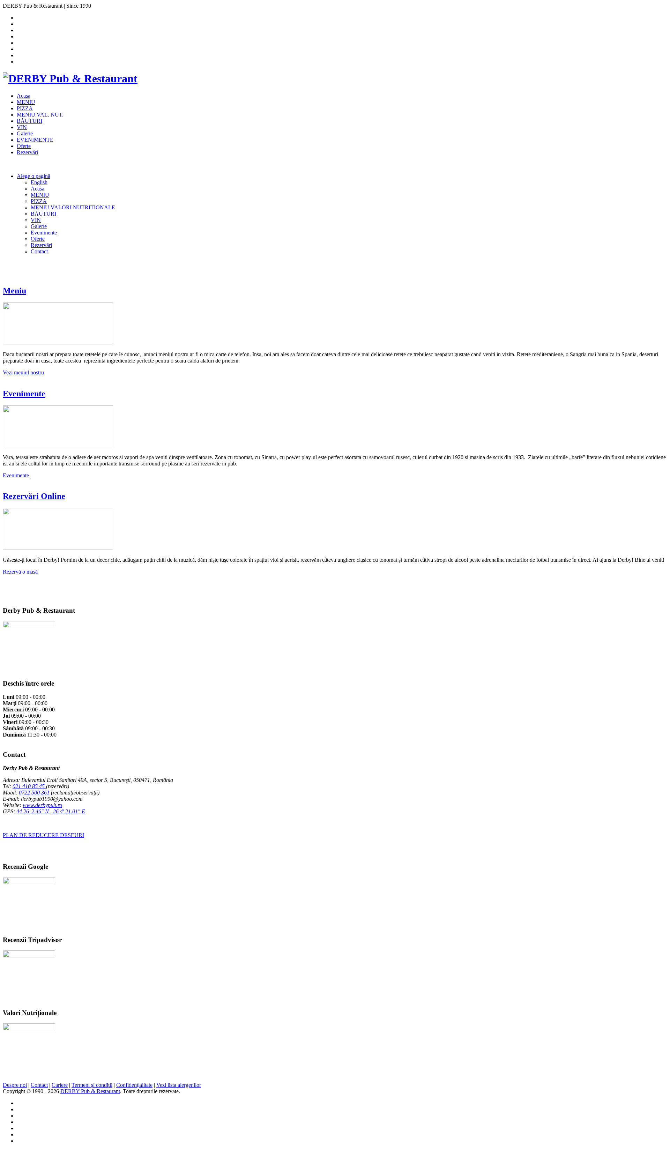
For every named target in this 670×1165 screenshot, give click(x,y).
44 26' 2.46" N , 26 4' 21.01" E (50, 811)
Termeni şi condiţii (92, 1085)
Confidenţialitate (134, 1085)
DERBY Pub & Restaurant (90, 1091)
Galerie (25, 133)
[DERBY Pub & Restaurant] (70, 78)
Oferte (24, 146)
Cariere (60, 1085)
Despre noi (15, 1085)
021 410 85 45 (29, 786)
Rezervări (27, 152)
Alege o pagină (33, 176)
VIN (22, 127)
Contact (39, 251)
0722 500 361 (35, 793)
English (39, 182)
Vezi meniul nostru (23, 372)
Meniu (14, 290)
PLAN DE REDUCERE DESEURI (43, 835)
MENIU (26, 102)
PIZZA (25, 108)
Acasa (23, 96)
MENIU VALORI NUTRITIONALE (73, 207)
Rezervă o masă (20, 572)
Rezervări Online (34, 496)
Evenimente (44, 233)
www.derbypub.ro (42, 805)
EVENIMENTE (35, 140)
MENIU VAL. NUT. (40, 115)
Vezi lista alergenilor (178, 1085)
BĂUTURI (29, 121)
